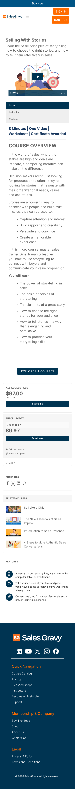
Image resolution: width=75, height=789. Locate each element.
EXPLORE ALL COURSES (37, 371)
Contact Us (19, 737)
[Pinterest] (24, 483)
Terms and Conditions (26, 762)
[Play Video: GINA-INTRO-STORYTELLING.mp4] (37, 76)
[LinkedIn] (19, 483)
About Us (18, 732)
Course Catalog (22, 673)
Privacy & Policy (22, 756)
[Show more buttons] (63, 93)
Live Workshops (22, 685)
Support (17, 702)
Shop (15, 726)
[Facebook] (8, 483)
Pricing (16, 679)
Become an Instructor (26, 696)
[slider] (37, 93)
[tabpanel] (37, 238)
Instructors (19, 690)
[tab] (37, 105)
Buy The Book (21, 720)
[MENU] (27, 16)
